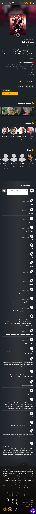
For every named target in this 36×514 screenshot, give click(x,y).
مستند (31, 478)
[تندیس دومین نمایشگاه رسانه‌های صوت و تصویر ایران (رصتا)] (5, 509)
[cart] (2, 3)
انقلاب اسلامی (29, 487)
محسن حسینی (17, 68)
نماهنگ (6, 478)
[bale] (8, 499)
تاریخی (16, 485)
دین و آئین (10, 485)
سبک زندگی (25, 483)
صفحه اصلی (30, 493)
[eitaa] (12, 499)
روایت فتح (27, 74)
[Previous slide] (33, 112)
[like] (29, 86)
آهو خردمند (22, 66)
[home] (27, 3)
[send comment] (4, 191)
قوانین (7, 493)
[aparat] (16, 499)
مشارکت (13, 493)
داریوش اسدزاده (8, 66)
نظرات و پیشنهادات (19, 495)
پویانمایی (20, 478)
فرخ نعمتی (20, 64)
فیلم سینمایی (26, 77)
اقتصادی (21, 485)
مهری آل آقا (27, 64)
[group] (26, 111)
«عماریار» (31, 469)
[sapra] (10, 509)
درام (8, 77)
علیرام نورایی (31, 70)
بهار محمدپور (15, 66)
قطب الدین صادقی (30, 66)
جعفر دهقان (7, 64)
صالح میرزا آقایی (25, 68)
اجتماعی (19, 77)
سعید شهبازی (9, 68)
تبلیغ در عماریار (21, 493)
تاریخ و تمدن (13, 77)
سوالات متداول (29, 495)
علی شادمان (14, 64)
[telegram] (16, 504)
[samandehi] (16, 509)
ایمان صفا (32, 68)
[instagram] (12, 504)
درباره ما (9, 495)
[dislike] (26, 86)
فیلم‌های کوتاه (13, 478)
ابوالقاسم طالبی (26, 72)
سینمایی (26, 478)
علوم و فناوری (16, 483)
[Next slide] (3, 112)
